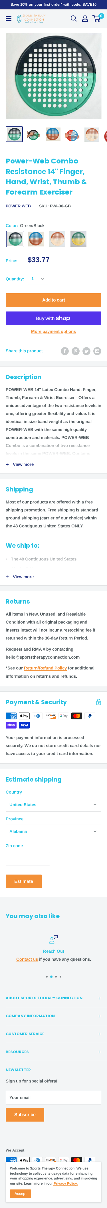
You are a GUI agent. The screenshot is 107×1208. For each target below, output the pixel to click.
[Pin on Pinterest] (76, 351)
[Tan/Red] (57, 239)
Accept (21, 1193)
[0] (96, 18)
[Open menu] (8, 18)
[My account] (85, 18)
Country (14, 792)
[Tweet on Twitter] (86, 351)
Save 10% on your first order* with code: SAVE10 (53, 4)
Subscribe (25, 1114)
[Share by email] (97, 351)
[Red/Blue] (36, 239)
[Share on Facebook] (65, 351)
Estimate (23, 881)
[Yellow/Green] (78, 239)
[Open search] (74, 18)
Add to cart (53, 300)
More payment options (53, 331)
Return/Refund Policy (45, 667)
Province (14, 818)
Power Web (18, 206)
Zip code (14, 845)
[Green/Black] (15, 239)
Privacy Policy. (65, 1183)
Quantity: (15, 278)
